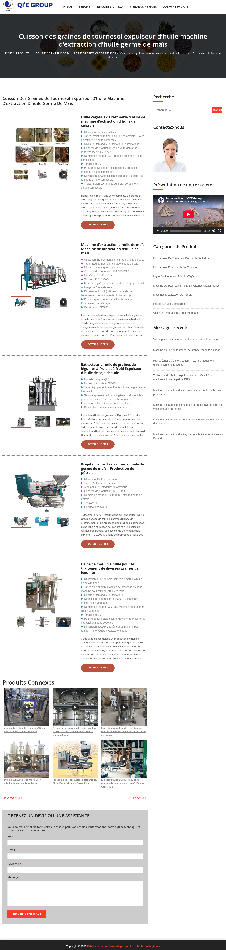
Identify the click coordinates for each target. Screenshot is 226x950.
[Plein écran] (219, 230)
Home (8, 53)
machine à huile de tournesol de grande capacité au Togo (186, 350)
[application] (188, 214)
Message (13, 877)
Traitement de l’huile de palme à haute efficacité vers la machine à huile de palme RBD (185, 377)
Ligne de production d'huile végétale (175, 276)
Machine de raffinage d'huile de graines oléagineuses (74, 53)
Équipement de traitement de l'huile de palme (181, 258)
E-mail (12, 850)
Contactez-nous (175, 7)
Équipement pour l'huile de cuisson (175, 267)
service (84, 7)
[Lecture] (157, 230)
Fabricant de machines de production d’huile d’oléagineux (123, 946)
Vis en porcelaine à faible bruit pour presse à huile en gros (187, 339)
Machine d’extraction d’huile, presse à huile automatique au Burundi (188, 436)
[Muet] (214, 230)
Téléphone (14, 863)
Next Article (140, 797)
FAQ (120, 7)
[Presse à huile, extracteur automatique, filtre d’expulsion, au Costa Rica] (75, 759)
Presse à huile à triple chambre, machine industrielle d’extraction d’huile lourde (184, 362)
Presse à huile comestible (169, 303)
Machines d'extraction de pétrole (172, 294)
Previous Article (13, 797)
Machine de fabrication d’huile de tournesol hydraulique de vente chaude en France (187, 406)
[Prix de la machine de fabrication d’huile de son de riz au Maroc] (26, 759)
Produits (104, 7)
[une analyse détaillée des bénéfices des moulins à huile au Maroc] (26, 707)
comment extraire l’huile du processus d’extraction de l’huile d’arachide (188, 421)
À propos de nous (143, 7)
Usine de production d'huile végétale (175, 312)
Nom (11, 836)
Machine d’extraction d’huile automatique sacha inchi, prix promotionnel (187, 392)
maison (66, 7)
